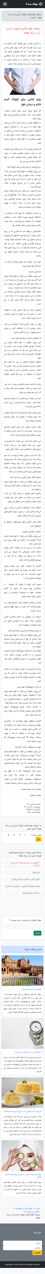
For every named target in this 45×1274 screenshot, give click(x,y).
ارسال (37, 933)
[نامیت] (34, 4)
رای (38, 839)
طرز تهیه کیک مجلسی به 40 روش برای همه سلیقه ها (22, 1111)
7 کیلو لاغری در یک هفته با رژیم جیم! (28, 1052)
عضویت (37, 1252)
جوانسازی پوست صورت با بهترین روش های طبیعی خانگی (23, 1175)
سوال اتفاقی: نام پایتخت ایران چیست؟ (25, 920)
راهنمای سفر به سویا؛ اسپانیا (31, 989)
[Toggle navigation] (5, 4)
